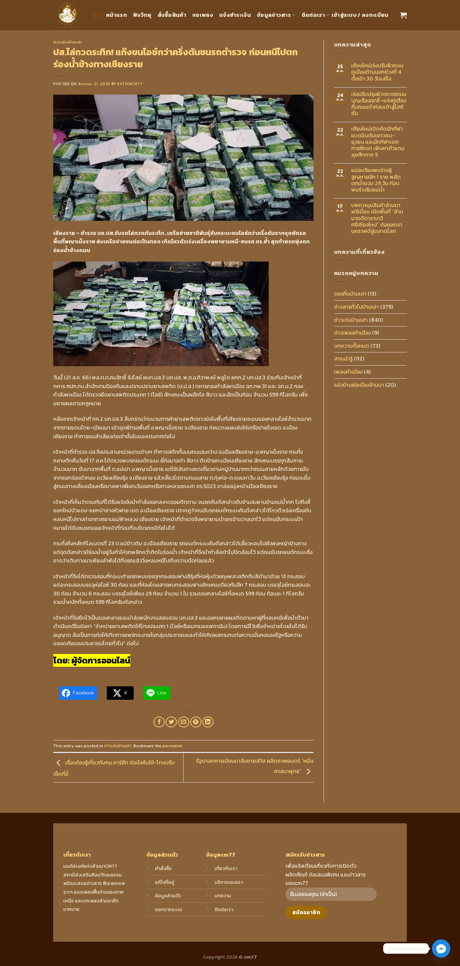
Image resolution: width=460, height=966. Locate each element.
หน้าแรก (116, 15)
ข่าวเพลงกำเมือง (352, 333)
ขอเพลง (202, 15)
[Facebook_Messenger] (441, 948)
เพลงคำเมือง (348, 372)
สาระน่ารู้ (343, 358)
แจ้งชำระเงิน (235, 15)
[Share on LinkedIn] (207, 722)
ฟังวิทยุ (142, 15)
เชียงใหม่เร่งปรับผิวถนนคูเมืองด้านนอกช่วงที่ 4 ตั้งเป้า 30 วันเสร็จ (377, 72)
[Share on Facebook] (159, 722)
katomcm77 (129, 84)
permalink (172, 746)
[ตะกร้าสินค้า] (403, 15)
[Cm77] (68, 15)
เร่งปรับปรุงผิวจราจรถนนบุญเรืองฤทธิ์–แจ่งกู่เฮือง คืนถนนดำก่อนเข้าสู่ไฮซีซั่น (378, 104)
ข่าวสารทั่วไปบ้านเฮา (356, 307)
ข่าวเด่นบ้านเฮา (67, 42)
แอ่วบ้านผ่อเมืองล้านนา (359, 385)
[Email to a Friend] (183, 722)
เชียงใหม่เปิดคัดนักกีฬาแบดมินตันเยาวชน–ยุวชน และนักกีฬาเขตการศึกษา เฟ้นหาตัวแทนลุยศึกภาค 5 (377, 142)
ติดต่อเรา (313, 15)
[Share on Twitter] (171, 722)
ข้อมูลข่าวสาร (274, 15)
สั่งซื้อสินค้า (172, 15)
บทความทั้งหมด (351, 346)
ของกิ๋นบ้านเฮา (350, 293)
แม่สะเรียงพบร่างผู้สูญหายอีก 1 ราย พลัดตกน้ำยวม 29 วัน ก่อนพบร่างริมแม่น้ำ (376, 180)
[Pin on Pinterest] (195, 722)
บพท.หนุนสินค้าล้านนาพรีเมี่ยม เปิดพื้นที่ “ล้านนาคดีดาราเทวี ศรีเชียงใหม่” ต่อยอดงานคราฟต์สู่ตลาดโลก (377, 218)
